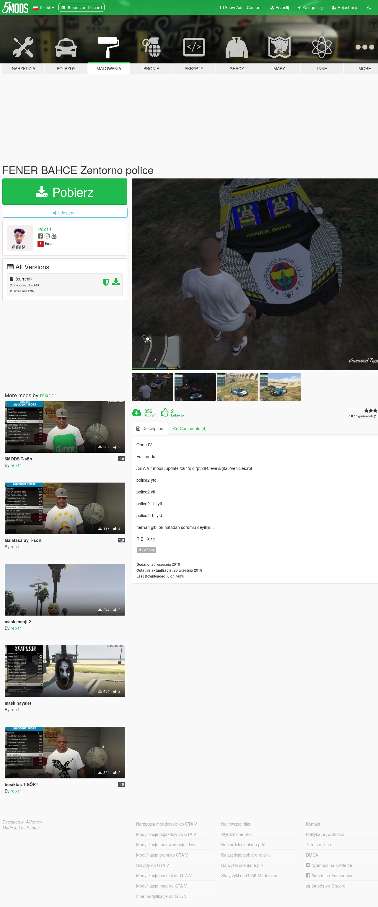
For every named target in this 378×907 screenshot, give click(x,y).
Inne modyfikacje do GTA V (161, 896)
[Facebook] (40, 235)
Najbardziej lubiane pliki (243, 844)
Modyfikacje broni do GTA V (162, 855)
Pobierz (71, 191)
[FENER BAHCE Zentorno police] (152, 387)
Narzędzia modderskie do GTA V (166, 824)
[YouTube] (54, 235)
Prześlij (281, 7)
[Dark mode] (369, 7)
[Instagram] (47, 235)
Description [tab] (151, 428)
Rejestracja (347, 7)
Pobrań (150, 415)
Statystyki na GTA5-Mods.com (249, 875)
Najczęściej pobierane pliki (246, 855)
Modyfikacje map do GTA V (161, 886)
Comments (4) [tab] (192, 428)
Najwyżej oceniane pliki (242, 865)
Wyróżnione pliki (236, 834)
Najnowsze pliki (235, 824)
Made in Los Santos (21, 828)
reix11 (45, 229)
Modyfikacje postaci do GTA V (164, 875)
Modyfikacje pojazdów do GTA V (166, 834)
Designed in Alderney (22, 822)
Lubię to (177, 415)
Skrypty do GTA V (152, 865)
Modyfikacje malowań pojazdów (165, 844)
